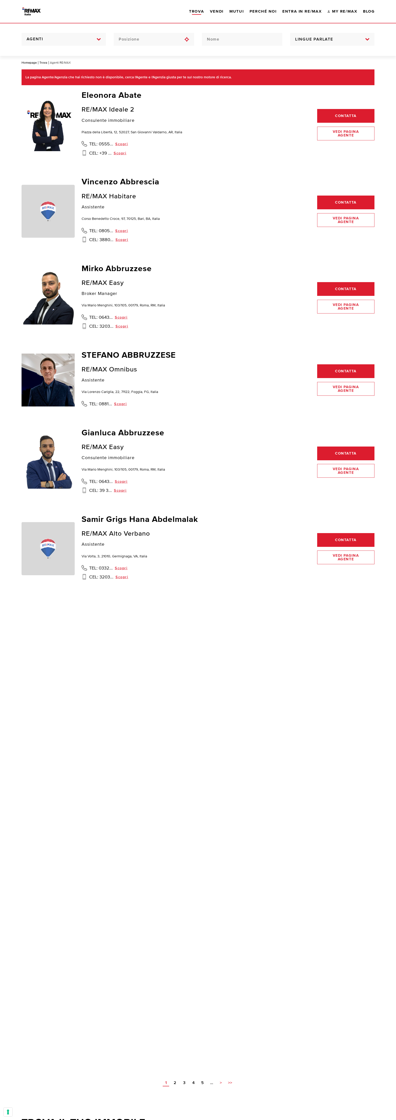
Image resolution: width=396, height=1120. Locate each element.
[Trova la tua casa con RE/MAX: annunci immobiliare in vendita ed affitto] (36, 11)
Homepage (29, 62)
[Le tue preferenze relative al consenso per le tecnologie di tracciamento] (8, 1112)
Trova (43, 62)
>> (230, 1083)
